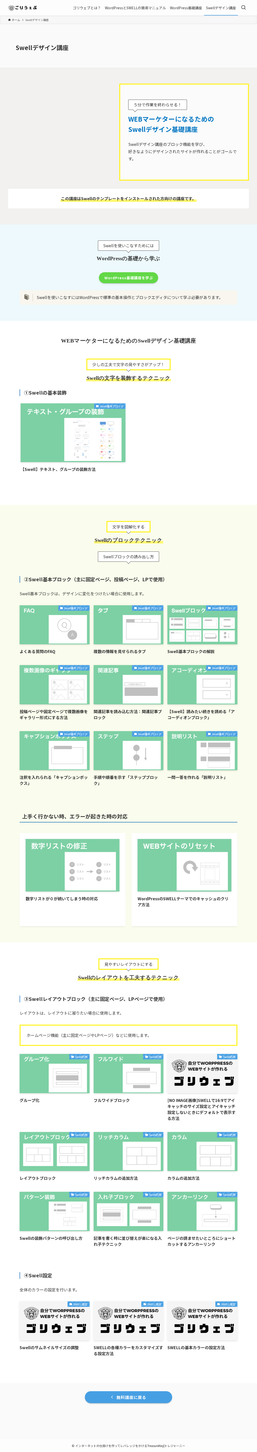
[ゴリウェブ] (23, 8)
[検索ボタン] (243, 8)
